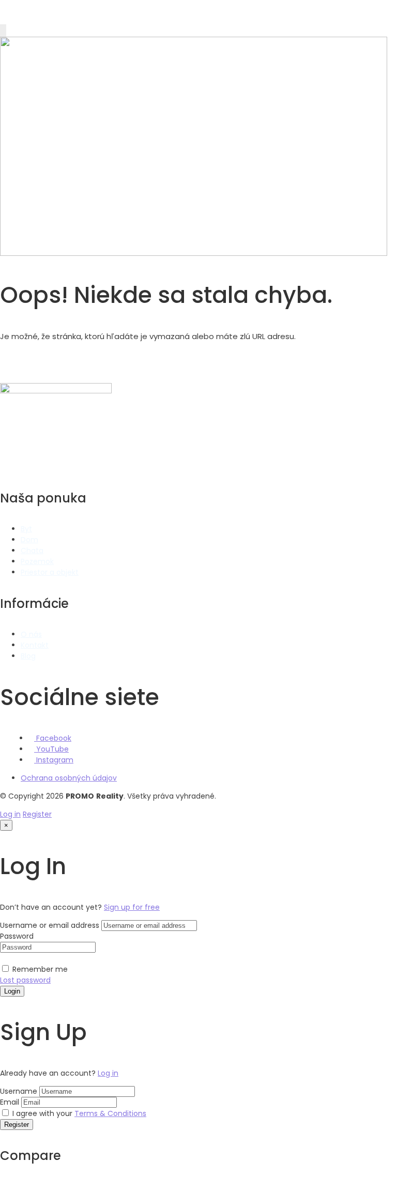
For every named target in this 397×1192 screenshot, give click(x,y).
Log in (10, 814)
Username (18, 1091)
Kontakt (35, 645)
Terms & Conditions (110, 1113)
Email (9, 1102)
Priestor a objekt (50, 572)
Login (12, 991)
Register (37, 814)
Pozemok (37, 561)
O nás (31, 634)
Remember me (39, 969)
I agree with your (78, 1113)
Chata (32, 550)
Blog (28, 656)
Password (17, 936)
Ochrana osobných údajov (69, 778)
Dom (29, 539)
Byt (26, 529)
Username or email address (49, 925)
